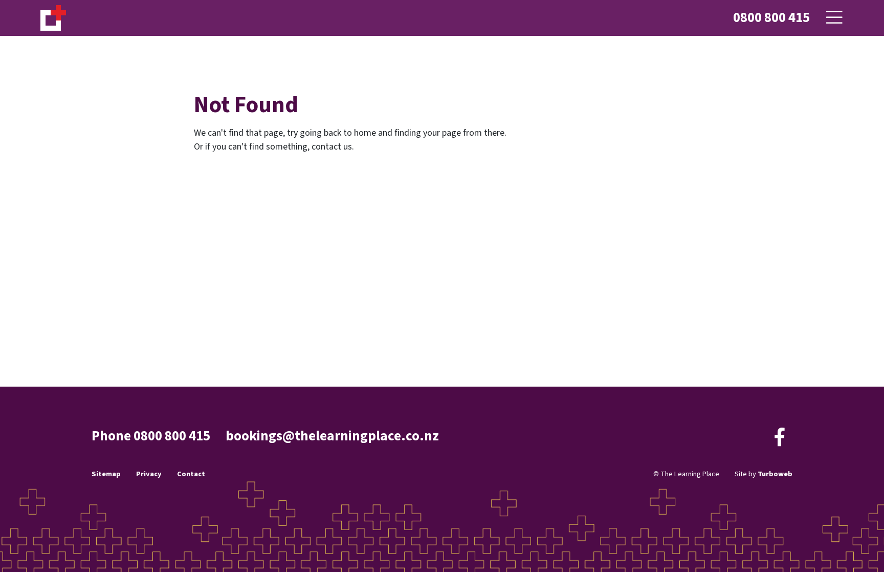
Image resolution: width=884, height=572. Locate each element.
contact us (332, 146)
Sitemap (106, 474)
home (365, 132)
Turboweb (775, 474)
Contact (191, 474)
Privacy (149, 474)
